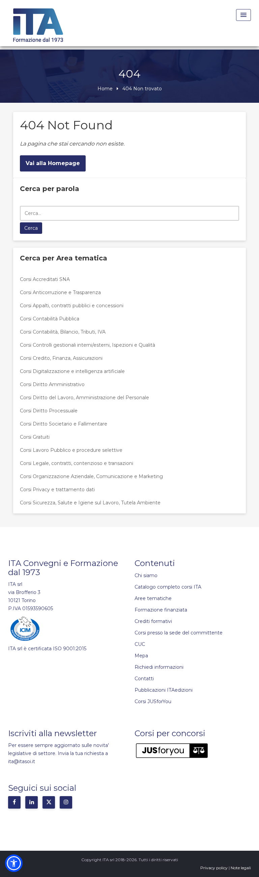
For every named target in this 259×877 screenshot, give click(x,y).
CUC (140, 644)
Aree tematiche (153, 598)
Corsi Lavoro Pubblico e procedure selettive (71, 450)
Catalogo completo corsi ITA (168, 587)
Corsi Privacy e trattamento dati (57, 490)
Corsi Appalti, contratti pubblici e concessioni (71, 306)
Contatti (144, 679)
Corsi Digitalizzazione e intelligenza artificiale (72, 371)
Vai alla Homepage (53, 163)
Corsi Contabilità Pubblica (49, 319)
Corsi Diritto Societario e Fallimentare (63, 424)
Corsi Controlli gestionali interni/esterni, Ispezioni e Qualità (87, 345)
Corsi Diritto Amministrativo (52, 384)
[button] (14, 863)
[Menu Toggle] (243, 15)
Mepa (141, 656)
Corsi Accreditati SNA (45, 279)
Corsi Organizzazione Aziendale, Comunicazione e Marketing (91, 476)
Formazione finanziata (161, 610)
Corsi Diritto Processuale (49, 411)
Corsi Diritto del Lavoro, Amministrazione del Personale (84, 398)
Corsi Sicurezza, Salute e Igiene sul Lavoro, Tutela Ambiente (90, 503)
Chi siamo (146, 575)
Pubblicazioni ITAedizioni (164, 690)
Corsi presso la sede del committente (179, 633)
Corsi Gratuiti (35, 437)
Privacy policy (214, 867)
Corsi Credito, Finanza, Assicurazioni (61, 358)
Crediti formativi (153, 621)
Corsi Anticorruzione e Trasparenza (60, 292)
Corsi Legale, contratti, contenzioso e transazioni (76, 463)
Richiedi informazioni (159, 667)
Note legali (241, 867)
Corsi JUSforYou (153, 701)
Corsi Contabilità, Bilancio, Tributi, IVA (63, 332)
